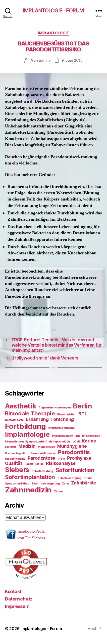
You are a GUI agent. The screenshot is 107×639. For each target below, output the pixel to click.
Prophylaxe (79, 458)
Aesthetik (20, 406)
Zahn (65, 483)
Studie (88, 478)
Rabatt (29, 464)
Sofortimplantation (30, 477)
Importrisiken (91, 436)
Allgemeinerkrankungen (54, 407)
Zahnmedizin (28, 489)
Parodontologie (15, 458)
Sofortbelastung (42, 471)
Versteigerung (50, 483)
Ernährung (37, 419)
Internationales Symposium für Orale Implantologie (37, 441)
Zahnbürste (83, 482)
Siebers (17, 470)
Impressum (17, 606)
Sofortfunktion (75, 470)
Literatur (10, 446)
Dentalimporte (14, 420)
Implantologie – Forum (41, 628)
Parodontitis (74, 452)
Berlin (82, 406)
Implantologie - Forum (53, 10)
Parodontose (41, 458)
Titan (34, 483)
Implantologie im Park (66, 436)
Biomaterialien (66, 414)
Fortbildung (25, 426)
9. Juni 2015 (72, 60)
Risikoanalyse (61, 463)
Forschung (62, 419)
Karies (89, 440)
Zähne (58, 491)
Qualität (13, 463)
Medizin (26, 446)
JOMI (76, 441)
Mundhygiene (72, 446)
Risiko (39, 464)
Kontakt (13, 591)
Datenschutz (18, 598)
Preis (61, 458)
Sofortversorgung (69, 478)
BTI (82, 413)
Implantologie (53, 33)
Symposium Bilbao (17, 483)
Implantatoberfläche (61, 428)
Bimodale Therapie (30, 413)
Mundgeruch (46, 446)
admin (44, 60)
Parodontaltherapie (42, 453)
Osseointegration (16, 453)
